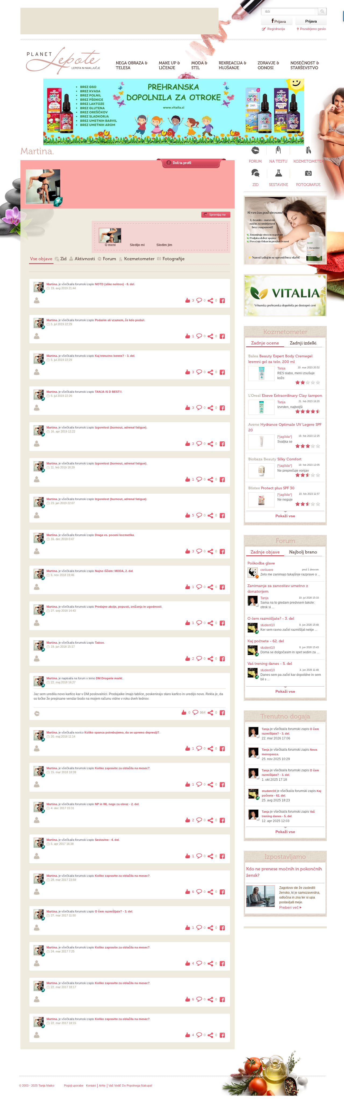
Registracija (276, 29)
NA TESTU (278, 161)
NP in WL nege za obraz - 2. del (117, 804)
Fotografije (174, 258)
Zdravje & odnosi (268, 65)
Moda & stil (199, 65)
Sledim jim (164, 245)
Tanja (281, 368)
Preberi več (289, 907)
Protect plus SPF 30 (271, 488)
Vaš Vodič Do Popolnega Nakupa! (130, 1085)
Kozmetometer (139, 258)
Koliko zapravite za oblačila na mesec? (122, 768)
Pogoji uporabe (73, 1085)
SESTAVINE (278, 184)
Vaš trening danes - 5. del (270, 663)
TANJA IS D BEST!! (108, 391)
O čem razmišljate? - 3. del (113, 911)
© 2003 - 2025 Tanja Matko (36, 1085)
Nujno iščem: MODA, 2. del (114, 571)
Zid (63, 258)
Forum (109, 258)
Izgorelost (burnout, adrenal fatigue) (120, 427)
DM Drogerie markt (109, 678)
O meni (110, 245)
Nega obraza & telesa (132, 65)
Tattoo (99, 642)
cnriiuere (266, 570)
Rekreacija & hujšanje (232, 65)
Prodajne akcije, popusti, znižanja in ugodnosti (128, 606)
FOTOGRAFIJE (308, 184)
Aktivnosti (85, 258)
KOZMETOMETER (308, 161)
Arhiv (102, 1085)
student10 (267, 625)
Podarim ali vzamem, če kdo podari (119, 320)
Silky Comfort (275, 459)
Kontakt (91, 1085)
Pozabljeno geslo (313, 29)
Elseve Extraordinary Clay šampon (285, 395)
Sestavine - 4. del (107, 839)
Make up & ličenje (169, 65)
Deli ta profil (182, 163)
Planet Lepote (65, 59)
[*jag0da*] (284, 437)
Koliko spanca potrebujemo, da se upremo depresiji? (121, 732)
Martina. (52, 284)
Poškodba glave (261, 563)
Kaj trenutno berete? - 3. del (114, 355)
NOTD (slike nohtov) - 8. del (114, 284)
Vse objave (41, 258)
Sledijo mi (137, 245)
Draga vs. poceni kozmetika (114, 535)
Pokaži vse (285, 516)
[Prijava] (267, 21)
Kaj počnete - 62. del (266, 641)
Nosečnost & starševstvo (305, 65)
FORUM (255, 161)
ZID (256, 184)
